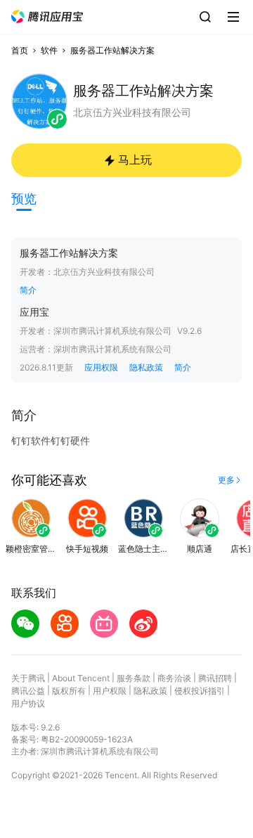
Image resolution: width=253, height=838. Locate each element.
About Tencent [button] (81, 678)
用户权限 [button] (109, 690)
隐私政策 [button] (146, 367)
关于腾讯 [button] (28, 678)
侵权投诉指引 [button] (199, 690)
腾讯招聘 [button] (215, 678)
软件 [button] (49, 50)
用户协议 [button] (28, 703)
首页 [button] (19, 50)
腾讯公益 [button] (28, 690)
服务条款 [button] (133, 678)
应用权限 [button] (101, 367)
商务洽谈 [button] (174, 678)
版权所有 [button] (69, 690)
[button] (47, 16)
